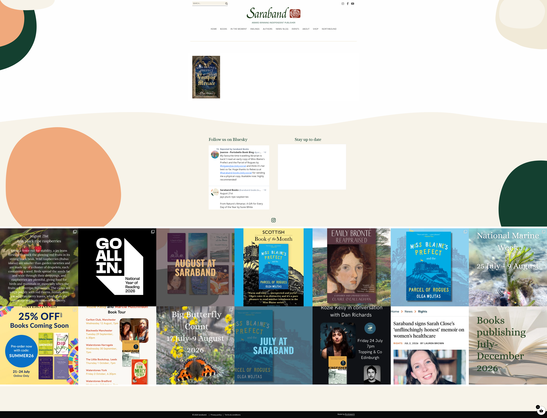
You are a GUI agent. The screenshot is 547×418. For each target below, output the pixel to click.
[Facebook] (348, 3)
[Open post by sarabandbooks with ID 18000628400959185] (352, 345)
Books (223, 28)
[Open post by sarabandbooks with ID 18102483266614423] (39, 345)
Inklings (255, 28)
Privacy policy (216, 415)
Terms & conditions (232, 415)
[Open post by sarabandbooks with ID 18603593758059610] (508, 345)
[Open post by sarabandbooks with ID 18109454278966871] (273, 345)
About (306, 28)
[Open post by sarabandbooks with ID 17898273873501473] (195, 345)
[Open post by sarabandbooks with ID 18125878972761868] (39, 267)
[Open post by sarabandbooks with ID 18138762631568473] (508, 267)
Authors (267, 28)
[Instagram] (343, 3)
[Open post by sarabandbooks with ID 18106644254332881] (430, 267)
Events (295, 28)
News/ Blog (282, 28)
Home (214, 28)
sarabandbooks (38, 231)
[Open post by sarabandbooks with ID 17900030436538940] (117, 345)
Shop (315, 28)
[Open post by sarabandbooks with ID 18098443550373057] (117, 267)
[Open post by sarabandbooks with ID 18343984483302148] (352, 267)
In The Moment (238, 28)
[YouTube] (352, 3)
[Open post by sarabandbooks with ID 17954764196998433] (195, 267)
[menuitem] (213, 28)
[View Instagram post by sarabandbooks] (75, 302)
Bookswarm (350, 414)
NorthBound (329, 28)
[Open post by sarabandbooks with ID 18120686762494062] (273, 267)
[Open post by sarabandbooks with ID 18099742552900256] (430, 345)
